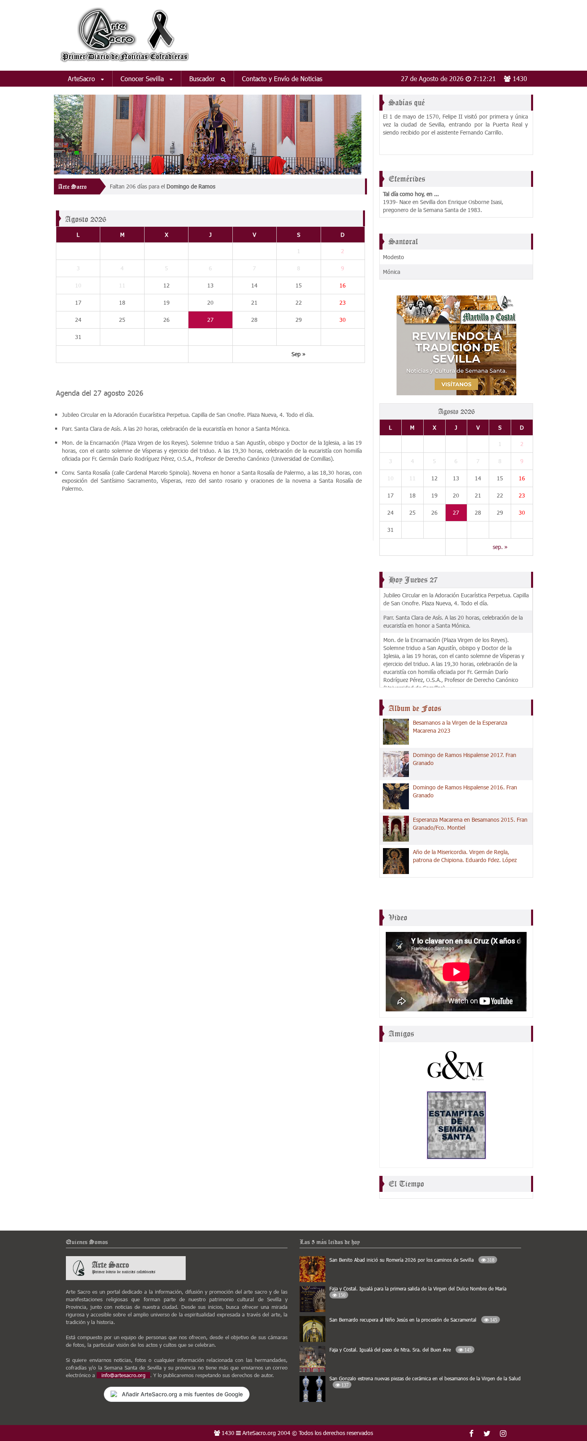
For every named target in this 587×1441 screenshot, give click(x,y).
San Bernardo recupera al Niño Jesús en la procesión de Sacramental (413, 1319)
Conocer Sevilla (143, 78)
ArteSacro (82, 78)
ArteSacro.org (259, 1433)
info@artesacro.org (123, 1375)
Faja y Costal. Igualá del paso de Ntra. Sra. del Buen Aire (400, 1349)
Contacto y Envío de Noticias (282, 78)
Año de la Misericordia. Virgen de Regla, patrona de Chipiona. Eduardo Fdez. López (465, 856)
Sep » (298, 354)
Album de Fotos (415, 708)
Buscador (203, 78)
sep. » (500, 547)
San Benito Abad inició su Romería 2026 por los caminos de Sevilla (411, 1260)
